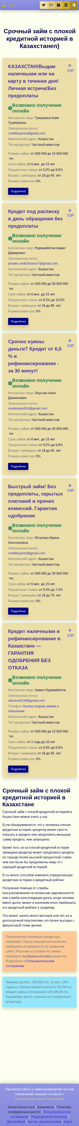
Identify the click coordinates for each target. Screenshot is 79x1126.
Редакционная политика (49, 1116)
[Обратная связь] (51, 5)
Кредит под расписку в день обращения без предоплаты (35, 219)
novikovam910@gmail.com (27, 408)
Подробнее (18, 191)
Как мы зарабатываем (44, 1121)
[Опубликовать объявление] (43, 5)
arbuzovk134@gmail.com (26, 700)
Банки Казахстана (21, 1107)
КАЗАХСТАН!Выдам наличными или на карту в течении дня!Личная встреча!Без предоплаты (33, 81)
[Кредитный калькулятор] (58, 5)
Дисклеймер (16, 1121)
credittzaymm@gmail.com (26, 133)
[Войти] (73, 5)
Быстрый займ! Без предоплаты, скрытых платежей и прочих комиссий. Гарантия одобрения (35, 501)
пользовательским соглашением (39, 1099)
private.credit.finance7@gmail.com (33, 263)
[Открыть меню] (66, 5)
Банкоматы (45, 1107)
